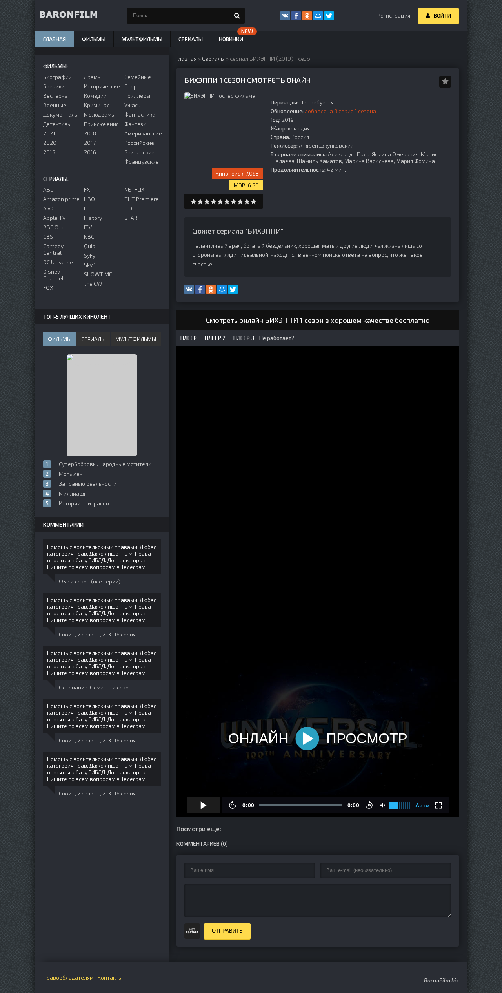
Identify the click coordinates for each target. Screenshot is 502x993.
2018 (90, 133)
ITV (88, 227)
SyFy (89, 255)
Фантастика (139, 114)
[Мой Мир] (318, 15)
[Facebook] (296, 15)
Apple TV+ (56, 217)
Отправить (227, 931)
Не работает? (276, 338)
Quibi (90, 246)
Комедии (95, 95)
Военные (54, 105)
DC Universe (58, 262)
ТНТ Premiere (141, 199)
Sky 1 (90, 265)
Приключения (101, 124)
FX (87, 189)
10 (253, 201)
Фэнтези (135, 124)
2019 (49, 152)
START (132, 217)
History (93, 217)
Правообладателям (68, 977)
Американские (142, 133)
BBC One (54, 227)
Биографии (57, 76)
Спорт (132, 86)
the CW (93, 283)
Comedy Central (53, 249)
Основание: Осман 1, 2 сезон (95, 687)
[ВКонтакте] (285, 15)
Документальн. (61, 114)
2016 (90, 152)
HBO (89, 199)
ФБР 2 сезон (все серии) (89, 581)
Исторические (102, 86)
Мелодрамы (99, 114)
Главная (54, 39)
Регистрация (393, 15)
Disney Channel (53, 275)
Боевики (54, 86)
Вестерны (56, 95)
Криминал (97, 105)
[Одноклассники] (307, 15)
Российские (139, 142)
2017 (90, 142)
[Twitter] (329, 15)
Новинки (231, 39)
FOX (48, 287)
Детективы (57, 124)
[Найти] (237, 16)
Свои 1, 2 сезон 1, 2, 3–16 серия (97, 634)
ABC (48, 189)
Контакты (110, 977)
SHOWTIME (98, 274)
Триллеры (137, 95)
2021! (49, 133)
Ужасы (133, 105)
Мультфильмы (142, 39)
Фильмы (93, 39)
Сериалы (190, 39)
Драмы (93, 76)
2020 (49, 142)
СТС (129, 208)
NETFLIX (134, 189)
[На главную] (74, 15)
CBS (48, 236)
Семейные (137, 76)
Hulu (89, 208)
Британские (139, 152)
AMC (49, 208)
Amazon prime (61, 199)
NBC (89, 236)
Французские (141, 161)
